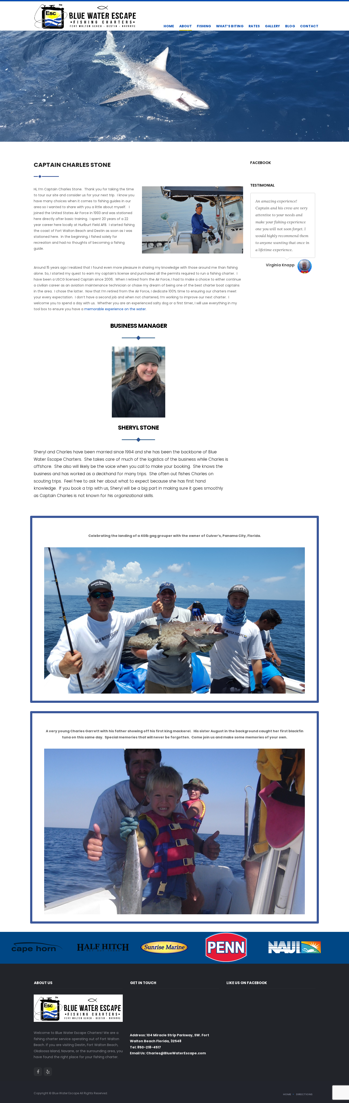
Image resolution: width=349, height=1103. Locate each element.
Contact (309, 26)
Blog (290, 26)
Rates (254, 26)
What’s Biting (230, 26)
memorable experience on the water (115, 309)
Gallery (272, 26)
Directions (304, 1094)
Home (169, 26)
